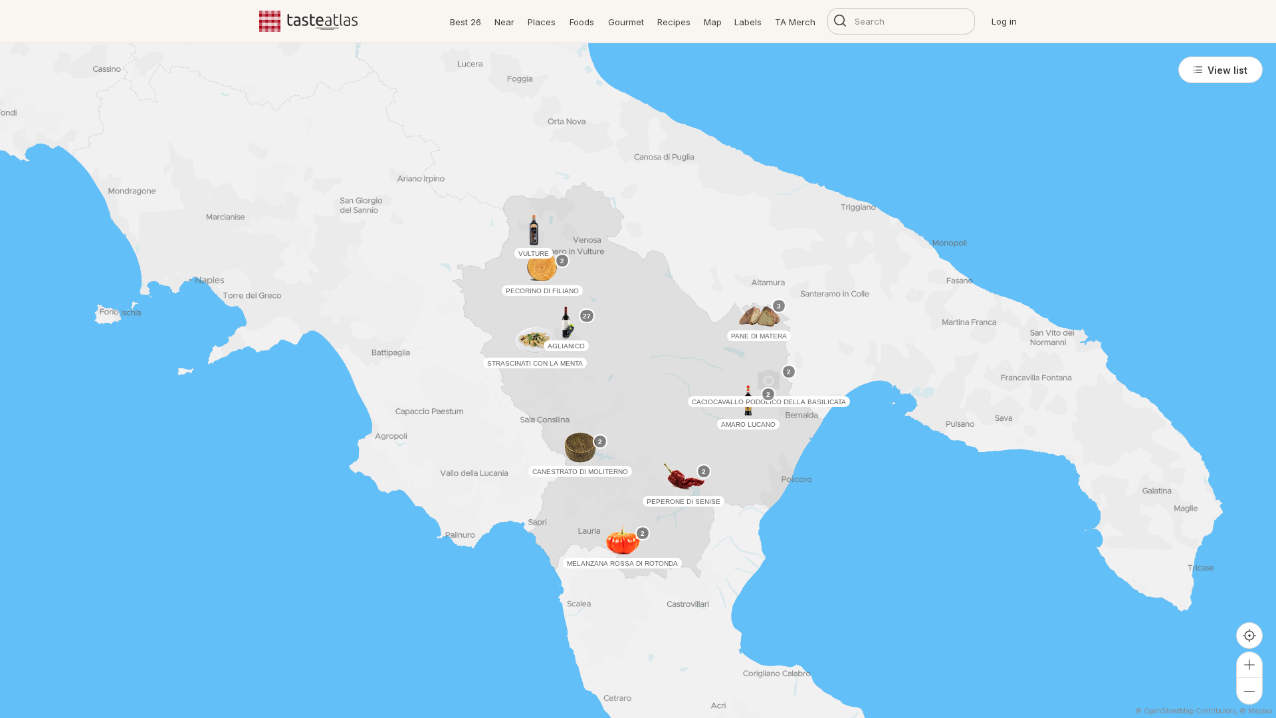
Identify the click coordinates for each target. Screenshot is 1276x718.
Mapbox (1260, 711)
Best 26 (465, 22)
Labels (748, 22)
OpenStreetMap (1169, 711)
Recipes (674, 22)
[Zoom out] (1249, 691)
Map (713, 22)
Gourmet (626, 22)
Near (504, 22)
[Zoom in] (1249, 665)
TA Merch (795, 22)
